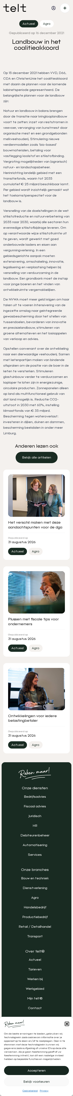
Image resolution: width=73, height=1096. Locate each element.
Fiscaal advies (35, 806)
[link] (37, 457)
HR (35, 826)
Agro (35, 897)
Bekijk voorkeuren (37, 1082)
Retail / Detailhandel (35, 927)
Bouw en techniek (35, 878)
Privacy (44, 1090)
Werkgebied (35, 989)
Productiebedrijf (35, 917)
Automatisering (35, 845)
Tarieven (35, 969)
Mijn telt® (35, 998)
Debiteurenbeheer (34, 835)
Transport (35, 936)
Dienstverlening (35, 888)
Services (35, 855)
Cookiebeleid (30, 1090)
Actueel (35, 960)
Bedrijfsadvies (35, 797)
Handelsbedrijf (35, 907)
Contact (35, 1008)
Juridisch (35, 816)
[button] (67, 1024)
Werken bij (35, 979)
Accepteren (37, 1070)
